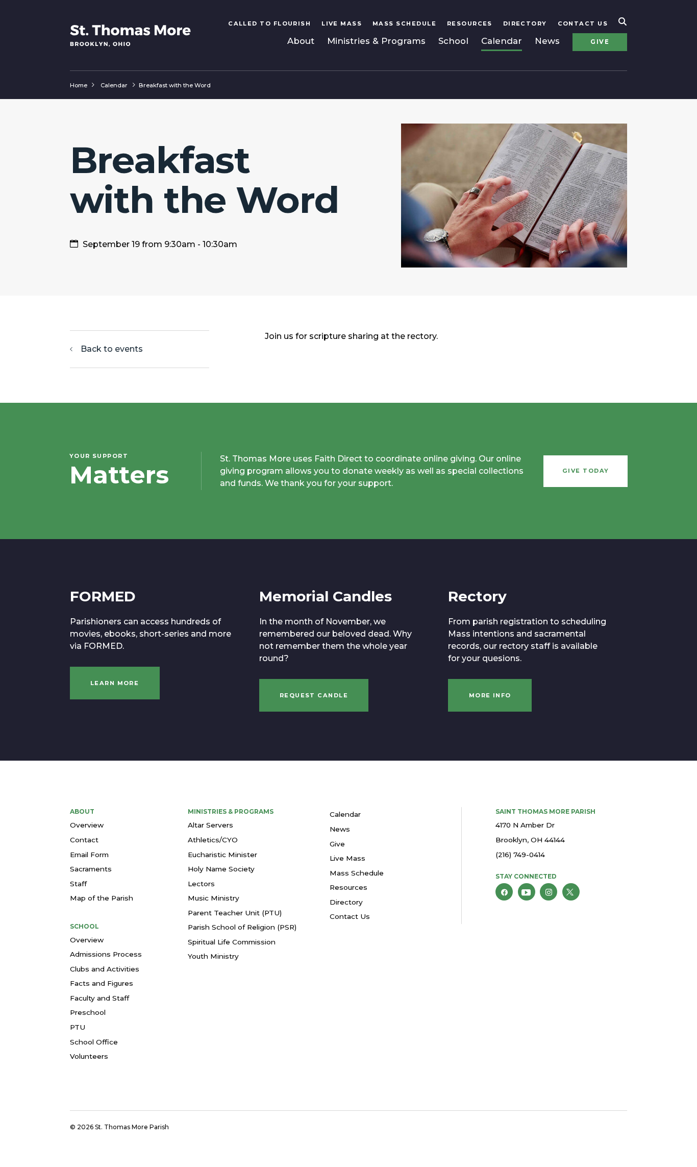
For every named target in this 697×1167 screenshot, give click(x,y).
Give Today (585, 470)
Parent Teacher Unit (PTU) (235, 913)
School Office (94, 1042)
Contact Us (583, 23)
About (300, 41)
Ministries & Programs (376, 41)
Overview (87, 825)
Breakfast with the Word (175, 85)
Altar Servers (210, 825)
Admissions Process (106, 954)
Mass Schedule (404, 23)
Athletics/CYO (213, 840)
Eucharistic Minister (222, 854)
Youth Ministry (213, 956)
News (547, 41)
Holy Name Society (221, 869)
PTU (77, 1027)
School (453, 41)
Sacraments (91, 869)
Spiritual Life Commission (232, 942)
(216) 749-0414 (520, 854)
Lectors (201, 884)
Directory (525, 23)
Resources (469, 23)
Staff (78, 884)
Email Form (89, 854)
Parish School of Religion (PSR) (242, 927)
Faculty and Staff (99, 998)
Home (78, 85)
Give (599, 41)
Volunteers (89, 1056)
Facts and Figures (101, 983)
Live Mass (341, 23)
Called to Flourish (269, 23)
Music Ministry (213, 898)
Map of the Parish (101, 898)
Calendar (501, 41)
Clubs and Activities (104, 969)
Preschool (88, 1012)
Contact (84, 840)
